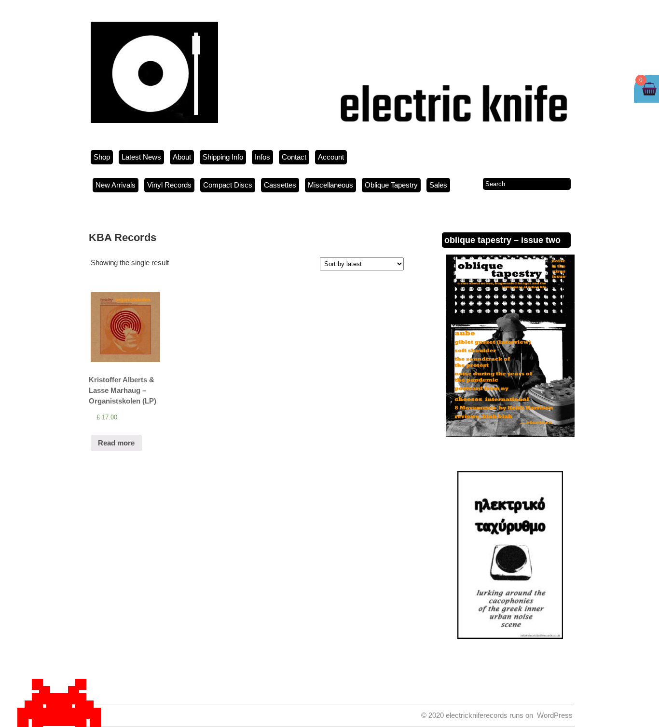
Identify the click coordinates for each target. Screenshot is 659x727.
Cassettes (280, 185)
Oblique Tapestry (391, 185)
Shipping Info (223, 157)
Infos (262, 157)
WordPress (555, 715)
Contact (294, 157)
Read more (116, 443)
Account (331, 157)
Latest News (141, 157)
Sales (438, 185)
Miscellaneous (330, 185)
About (182, 157)
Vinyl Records (169, 185)
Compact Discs (227, 185)
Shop (102, 157)
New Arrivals (116, 185)
